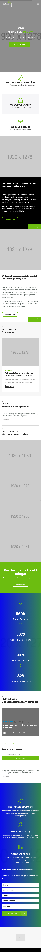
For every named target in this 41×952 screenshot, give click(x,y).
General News (8, 721)
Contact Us (20, 584)
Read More (9, 386)
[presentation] (31, 226)
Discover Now (10, 219)
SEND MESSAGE (12, 913)
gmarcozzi (10, 733)
